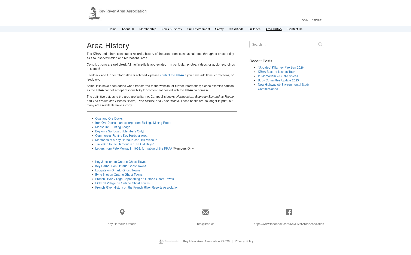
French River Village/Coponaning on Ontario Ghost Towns (134, 179)
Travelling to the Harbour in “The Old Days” (124, 144)
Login (304, 20)
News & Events (171, 29)
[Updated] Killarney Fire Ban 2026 (281, 67)
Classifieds (236, 29)
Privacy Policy (244, 241)
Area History (274, 29)
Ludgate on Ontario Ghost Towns (117, 170)
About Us (128, 29)
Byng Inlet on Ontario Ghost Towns (119, 174)
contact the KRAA (172, 75)
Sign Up (317, 20)
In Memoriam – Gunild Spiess (278, 76)
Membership (147, 29)
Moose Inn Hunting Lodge (112, 127)
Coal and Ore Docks (109, 118)
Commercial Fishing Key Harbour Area (121, 135)
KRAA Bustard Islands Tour (276, 71)
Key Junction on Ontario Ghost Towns (120, 161)
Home (113, 29)
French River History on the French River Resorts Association (137, 187)
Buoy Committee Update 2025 (278, 80)
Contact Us (294, 29)
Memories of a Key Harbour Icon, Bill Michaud (126, 140)
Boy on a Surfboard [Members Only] (119, 131)
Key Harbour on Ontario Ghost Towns (120, 166)
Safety (219, 29)
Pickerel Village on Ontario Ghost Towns (122, 183)
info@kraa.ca (205, 224)
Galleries (255, 29)
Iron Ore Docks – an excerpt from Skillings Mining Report (133, 122)
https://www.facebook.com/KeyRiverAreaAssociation (289, 224)
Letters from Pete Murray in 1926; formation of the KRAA (133, 148)
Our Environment (198, 29)
